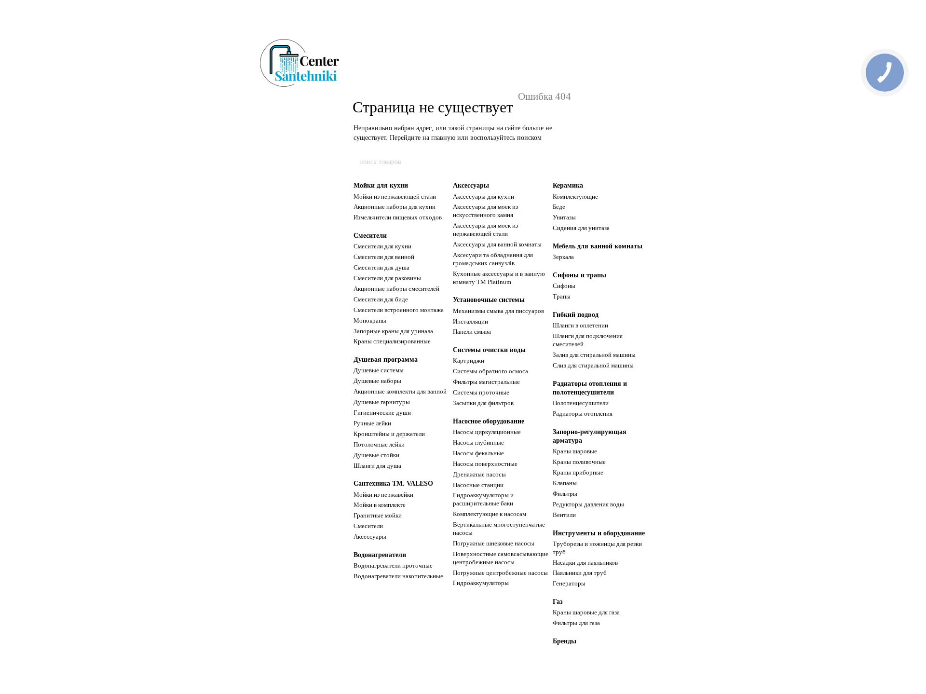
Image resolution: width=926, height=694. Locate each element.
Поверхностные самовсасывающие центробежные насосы (500, 558)
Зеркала (563, 256)
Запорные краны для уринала (393, 331)
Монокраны (370, 320)
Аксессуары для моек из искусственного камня (485, 210)
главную (443, 137)
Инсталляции (470, 321)
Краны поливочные (579, 461)
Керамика (568, 185)
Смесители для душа (381, 267)
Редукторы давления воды (588, 504)
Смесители (370, 235)
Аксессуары (370, 536)
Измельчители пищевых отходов (398, 217)
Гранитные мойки (378, 515)
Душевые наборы (377, 380)
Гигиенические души (382, 412)
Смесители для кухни (382, 246)
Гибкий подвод (576, 314)
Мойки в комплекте (380, 504)
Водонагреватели (380, 554)
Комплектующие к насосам (489, 513)
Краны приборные (578, 472)
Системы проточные (481, 392)
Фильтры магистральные (486, 381)
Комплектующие (575, 196)
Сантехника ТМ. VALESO (393, 483)
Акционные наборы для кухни (395, 206)
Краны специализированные (392, 341)
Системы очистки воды (489, 350)
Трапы (562, 296)
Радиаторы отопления (583, 413)
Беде (559, 206)
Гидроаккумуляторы (481, 582)
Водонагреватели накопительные (398, 576)
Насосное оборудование (488, 421)
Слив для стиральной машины (593, 365)
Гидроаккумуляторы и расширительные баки (483, 499)
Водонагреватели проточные (393, 565)
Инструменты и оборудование (599, 533)
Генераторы (569, 583)
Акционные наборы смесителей (396, 288)
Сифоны (564, 285)
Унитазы (564, 217)
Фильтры (565, 493)
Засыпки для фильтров (483, 403)
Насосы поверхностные (485, 463)
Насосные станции (478, 485)
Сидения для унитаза (581, 227)
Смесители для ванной (384, 256)
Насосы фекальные (478, 453)
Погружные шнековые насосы (493, 543)
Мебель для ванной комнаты (597, 246)
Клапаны (565, 483)
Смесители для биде (381, 299)
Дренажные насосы (479, 474)
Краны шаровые (575, 451)
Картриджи (468, 360)
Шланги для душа (377, 465)
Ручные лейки (372, 423)
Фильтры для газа (576, 622)
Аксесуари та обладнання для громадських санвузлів (493, 259)
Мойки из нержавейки (383, 494)
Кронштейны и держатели (389, 433)
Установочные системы (489, 299)
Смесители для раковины (387, 278)
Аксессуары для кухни (483, 196)
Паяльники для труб (580, 572)
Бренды (564, 641)
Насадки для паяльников (585, 562)
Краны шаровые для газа (586, 612)
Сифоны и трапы (579, 275)
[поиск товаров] (567, 162)
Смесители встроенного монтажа (399, 309)
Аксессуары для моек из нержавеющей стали (485, 229)
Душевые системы (379, 370)
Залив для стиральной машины (594, 354)
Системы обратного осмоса (490, 371)
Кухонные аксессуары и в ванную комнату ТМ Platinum (499, 278)
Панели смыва (472, 331)
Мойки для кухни (381, 185)
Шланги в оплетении (580, 325)
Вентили (564, 514)
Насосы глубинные (478, 442)
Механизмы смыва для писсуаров (498, 310)
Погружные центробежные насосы (500, 572)
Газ (558, 601)
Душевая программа (386, 359)
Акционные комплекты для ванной (400, 391)
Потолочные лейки (379, 444)
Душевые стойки (376, 455)
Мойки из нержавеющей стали (395, 196)
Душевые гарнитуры (382, 402)
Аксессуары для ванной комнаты (497, 244)
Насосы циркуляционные (487, 431)
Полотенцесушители (581, 403)
